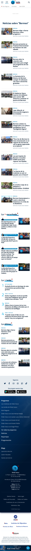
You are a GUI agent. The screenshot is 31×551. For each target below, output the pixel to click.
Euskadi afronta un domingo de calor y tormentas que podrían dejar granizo (17, 288)
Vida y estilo (9, 293)
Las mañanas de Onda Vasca (10, 404)
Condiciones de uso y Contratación (15, 502)
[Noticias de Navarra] (22, 526)
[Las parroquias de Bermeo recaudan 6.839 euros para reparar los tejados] (6, 156)
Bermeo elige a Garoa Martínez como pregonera (20, 32)
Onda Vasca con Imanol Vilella (10, 423)
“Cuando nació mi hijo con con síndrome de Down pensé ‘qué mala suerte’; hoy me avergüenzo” (16, 316)
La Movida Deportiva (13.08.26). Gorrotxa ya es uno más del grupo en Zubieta (9, 270)
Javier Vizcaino (5, 455)
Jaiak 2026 (22, 6)
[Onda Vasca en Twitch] (22, 383)
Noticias (4, 433)
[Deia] (6, 523)
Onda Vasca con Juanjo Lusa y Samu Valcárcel (15, 417)
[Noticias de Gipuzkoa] (19, 523)
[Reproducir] (21, 222)
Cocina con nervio (6, 458)
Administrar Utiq (15, 505)
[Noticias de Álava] (8, 526)
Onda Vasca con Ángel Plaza (10, 427)
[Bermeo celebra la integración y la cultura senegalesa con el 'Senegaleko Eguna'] (6, 124)
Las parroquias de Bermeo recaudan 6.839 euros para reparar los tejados (19, 158)
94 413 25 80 (16, 476)
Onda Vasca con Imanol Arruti (10, 420)
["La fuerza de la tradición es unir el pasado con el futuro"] (6, 172)
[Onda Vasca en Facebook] (9, 383)
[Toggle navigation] (2, 2)
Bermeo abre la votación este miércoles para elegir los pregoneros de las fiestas (20, 62)
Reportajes (5, 437)
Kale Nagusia (5, 410)
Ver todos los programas (8, 430)
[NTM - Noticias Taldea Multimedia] (15, 517)
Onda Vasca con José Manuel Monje (12, 414)
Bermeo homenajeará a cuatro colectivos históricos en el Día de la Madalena (21, 201)
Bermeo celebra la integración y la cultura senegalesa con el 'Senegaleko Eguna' (21, 126)
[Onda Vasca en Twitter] (5, 383)
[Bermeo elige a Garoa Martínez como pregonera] (6, 31)
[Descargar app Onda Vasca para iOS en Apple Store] (22, 392)
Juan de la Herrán (6, 451)
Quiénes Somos (11, 496)
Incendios (14, 6)
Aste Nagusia (5, 6)
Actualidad (8, 284)
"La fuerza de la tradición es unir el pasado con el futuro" (20, 173)
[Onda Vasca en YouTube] (13, 383)
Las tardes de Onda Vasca (9, 407)
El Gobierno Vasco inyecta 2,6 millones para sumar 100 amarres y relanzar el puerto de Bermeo (20, 96)
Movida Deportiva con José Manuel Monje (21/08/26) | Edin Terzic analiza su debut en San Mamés (9, 225)
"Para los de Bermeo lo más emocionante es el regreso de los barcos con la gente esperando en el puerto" (21, 142)
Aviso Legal (21, 496)
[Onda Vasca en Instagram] (18, 383)
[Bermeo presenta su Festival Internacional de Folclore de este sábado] (6, 44)
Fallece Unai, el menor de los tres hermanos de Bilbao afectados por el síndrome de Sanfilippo (17, 307)
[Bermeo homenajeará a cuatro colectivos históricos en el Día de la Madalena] (6, 199)
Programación (6, 440)
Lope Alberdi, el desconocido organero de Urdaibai (21, 112)
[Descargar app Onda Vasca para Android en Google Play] (10, 392)
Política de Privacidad (9, 499)
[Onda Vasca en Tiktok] (26, 383)
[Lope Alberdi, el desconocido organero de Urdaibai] (6, 111)
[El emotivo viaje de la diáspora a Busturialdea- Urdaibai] (6, 185)
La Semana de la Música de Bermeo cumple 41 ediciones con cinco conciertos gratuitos (20, 79)
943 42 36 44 (16, 481)
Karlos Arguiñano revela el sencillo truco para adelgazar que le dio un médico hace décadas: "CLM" (16, 297)
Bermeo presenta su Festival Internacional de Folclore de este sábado (20, 46)
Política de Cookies (22, 499)
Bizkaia (15, 28)
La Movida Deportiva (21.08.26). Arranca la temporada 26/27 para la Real (9, 240)
